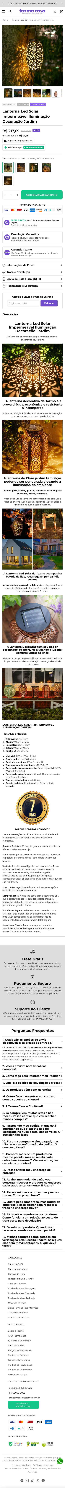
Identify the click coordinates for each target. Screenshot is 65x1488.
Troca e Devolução (18, 272)
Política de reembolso (21, 1465)
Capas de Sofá (15, 1264)
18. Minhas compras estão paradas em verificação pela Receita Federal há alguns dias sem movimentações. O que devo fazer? (32, 1241)
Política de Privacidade (20, 1365)
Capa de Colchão (17, 1283)
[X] (38, 1480)
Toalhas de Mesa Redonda (21, 1298)
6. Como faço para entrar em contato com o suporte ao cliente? (28, 1098)
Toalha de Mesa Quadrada (21, 1293)
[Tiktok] (32, 1480)
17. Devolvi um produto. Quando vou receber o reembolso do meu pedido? (28, 1229)
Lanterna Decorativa (18, 1317)
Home (5, 20)
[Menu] (4, 11)
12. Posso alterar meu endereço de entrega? (26, 1171)
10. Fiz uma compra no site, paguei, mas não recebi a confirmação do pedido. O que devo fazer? (30, 1144)
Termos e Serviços (17, 1374)
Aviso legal (32, 1472)
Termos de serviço (12, 1468)
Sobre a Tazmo (16, 1330)
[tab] (8, 93)
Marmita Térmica (17, 1303)
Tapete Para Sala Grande (21, 1278)
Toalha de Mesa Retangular (22, 1288)
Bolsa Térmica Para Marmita (23, 1307)
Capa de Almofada (17, 1269)
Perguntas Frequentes (20, 1350)
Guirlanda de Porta (18, 1312)
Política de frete (30, 1468)
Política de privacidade (43, 1465)
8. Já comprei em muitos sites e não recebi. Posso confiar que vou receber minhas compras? (29, 1116)
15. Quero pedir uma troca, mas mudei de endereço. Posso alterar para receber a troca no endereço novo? (31, 1205)
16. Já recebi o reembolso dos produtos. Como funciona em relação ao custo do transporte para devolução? (30, 1217)
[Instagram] (27, 1480)
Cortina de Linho (17, 1274)
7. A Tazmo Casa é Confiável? (22, 1106)
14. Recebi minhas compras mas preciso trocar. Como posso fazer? (30, 1194)
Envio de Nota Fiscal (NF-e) (24, 278)
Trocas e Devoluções (19, 1360)
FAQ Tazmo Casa (17, 1335)
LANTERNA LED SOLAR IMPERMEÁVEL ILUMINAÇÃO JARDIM (28, 726)
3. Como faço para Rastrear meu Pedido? (31, 1076)
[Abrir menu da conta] (54, 11)
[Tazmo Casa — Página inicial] (32, 11)
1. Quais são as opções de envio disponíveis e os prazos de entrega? (27, 1041)
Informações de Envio (20, 265)
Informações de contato (50, 1468)
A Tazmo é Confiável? (19, 1340)
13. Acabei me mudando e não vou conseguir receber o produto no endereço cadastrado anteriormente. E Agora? (32, 1182)
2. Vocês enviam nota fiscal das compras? (24, 1067)
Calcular (49, 303)
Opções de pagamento (20, 140)
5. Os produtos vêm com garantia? (26, 1089)
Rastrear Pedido (16, 1345)
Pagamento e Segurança (22, 285)
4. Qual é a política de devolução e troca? (31, 1082)
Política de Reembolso (20, 1369)
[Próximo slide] (61, 3)
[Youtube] (43, 1480)
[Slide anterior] (3, 3)
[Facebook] (22, 1480)
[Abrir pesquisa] (10, 11)
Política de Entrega (18, 1355)
